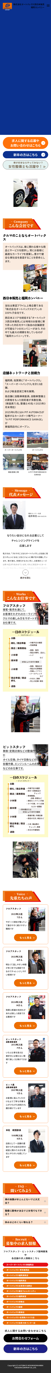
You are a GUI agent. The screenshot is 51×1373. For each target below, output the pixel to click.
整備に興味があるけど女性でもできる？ (23, 1212)
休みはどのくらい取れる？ (19, 1222)
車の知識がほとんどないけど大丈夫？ (22, 1201)
